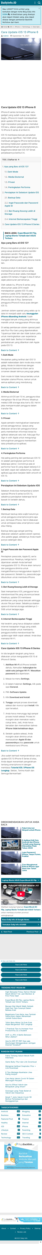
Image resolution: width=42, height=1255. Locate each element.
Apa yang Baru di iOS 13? (16, 166)
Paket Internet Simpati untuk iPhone (31, 829)
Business (4, 1115)
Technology (6, 1137)
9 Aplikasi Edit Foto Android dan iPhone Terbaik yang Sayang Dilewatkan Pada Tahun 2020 (31, 844)
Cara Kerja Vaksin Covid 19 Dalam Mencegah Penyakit (19, 1079)
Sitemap (37, 1228)
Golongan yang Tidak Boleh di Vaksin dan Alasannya (18, 1092)
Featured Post (7, 1119)
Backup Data (14, 197)
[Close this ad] (40, 1242)
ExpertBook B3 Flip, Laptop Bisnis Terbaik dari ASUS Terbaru (19, 1001)
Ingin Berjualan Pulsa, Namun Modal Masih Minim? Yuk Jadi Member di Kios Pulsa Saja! (20, 994)
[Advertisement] (21, 83)
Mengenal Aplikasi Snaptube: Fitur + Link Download (20, 1067)
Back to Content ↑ (10, 350)
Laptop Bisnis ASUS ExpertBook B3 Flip (19, 880)
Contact (13, 1228)
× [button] (39, 8)
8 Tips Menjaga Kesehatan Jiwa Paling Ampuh (18, 1073)
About (3, 1228)
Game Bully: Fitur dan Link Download (21, 1062)
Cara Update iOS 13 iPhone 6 (19, 32)
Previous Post (32, 932)
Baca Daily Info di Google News (15, 919)
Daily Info (23, 1238)
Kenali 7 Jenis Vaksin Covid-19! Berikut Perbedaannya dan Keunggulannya (18, 1099)
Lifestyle (4, 1130)
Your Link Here (21, 965)
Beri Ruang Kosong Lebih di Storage (20, 212)
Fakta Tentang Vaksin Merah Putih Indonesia (19, 1057)
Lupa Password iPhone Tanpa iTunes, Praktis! (31, 854)
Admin (6, 36)
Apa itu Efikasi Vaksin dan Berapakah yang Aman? (16, 1086)
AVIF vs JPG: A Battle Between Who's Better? (18, 1036)
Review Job (21, 1232)
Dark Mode (13, 172)
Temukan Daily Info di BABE (14, 924)
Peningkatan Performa (19, 187)
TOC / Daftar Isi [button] (9, 159)
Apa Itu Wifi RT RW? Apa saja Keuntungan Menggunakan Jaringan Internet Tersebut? (20, 1043)
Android (4, 1111)
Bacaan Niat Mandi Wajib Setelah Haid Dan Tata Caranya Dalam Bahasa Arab (19, 1008)
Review (4, 1134)
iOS (2, 1126)
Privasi (11, 182)
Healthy (4, 1123)
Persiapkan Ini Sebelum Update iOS (22, 192)
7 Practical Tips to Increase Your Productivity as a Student (19, 1030)
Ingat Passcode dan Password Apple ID (21, 204)
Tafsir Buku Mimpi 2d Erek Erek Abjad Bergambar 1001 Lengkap (18, 1023)
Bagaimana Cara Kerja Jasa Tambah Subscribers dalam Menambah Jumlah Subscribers (20, 1016)
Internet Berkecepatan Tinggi (23, 219)
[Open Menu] (34, 3)
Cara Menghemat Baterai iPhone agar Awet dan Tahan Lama (30, 867)
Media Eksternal (16, 177)
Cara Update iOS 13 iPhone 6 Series (22, 224)
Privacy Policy (25, 1228)
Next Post (8, 932)
